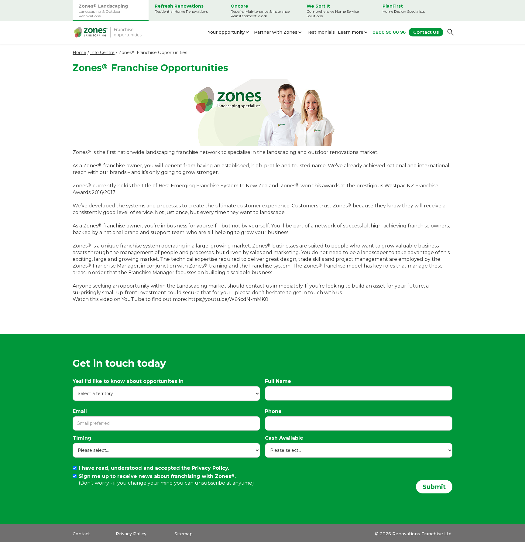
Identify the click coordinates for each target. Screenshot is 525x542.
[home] (107, 32)
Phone (273, 411)
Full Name (278, 381)
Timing (82, 438)
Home (79, 52)
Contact (81, 534)
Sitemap (183, 534)
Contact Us (426, 32)
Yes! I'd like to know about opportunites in (128, 381)
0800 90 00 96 (389, 32)
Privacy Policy (131, 534)
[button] (229, 32)
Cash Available (284, 438)
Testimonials (321, 32)
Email (80, 411)
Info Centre (102, 52)
